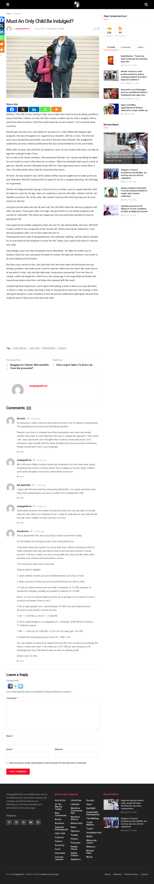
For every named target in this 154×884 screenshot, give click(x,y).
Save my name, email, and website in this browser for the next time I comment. (48, 763)
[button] (10, 686)
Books (58, 819)
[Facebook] (12, 109)
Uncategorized (93, 832)
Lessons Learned (59, 858)
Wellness (90, 846)
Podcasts (75, 843)
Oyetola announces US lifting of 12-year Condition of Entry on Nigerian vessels (134, 209)
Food (57, 849)
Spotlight (90, 808)
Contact (144, 874)
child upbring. (19, 348)
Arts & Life (60, 800)
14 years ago (35, 419)
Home (8, 14)
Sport (89, 804)
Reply (21, 452)
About (107, 874)
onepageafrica (22, 29)
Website (59, 749)
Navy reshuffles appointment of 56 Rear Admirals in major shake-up (134, 107)
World (89, 857)
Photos (74, 839)
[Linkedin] (34, 109)
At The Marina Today (58, 806)
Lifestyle (17, 14)
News (73, 827)
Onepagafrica (18, 874)
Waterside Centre (91, 841)
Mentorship (76, 823)
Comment (12, 698)
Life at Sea (76, 800)
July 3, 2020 (39, 29)
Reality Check (74, 847)
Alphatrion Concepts (50, 874)
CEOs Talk (60, 833)
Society (60, 29)
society (62, 348)
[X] (23, 109)
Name (10, 735)
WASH (89, 836)
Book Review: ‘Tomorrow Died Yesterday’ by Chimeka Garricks (134, 59)
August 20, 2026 (114, 161)
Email (10, 749)
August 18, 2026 (129, 215)
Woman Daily (90, 851)
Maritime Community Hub (76, 810)
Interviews (60, 853)
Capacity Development (61, 828)
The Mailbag (92, 818)
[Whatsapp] (45, 109)
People (74, 835)
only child (34, 348)
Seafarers (76, 859)
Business (59, 823)
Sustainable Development (93, 813)
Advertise (117, 874)
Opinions (75, 831)
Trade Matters (90, 823)
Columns (59, 837)
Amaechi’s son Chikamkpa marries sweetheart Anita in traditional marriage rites (134, 92)
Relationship (49, 348)
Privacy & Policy (131, 874)
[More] (56, 109)
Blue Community (60, 814)
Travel (89, 828)
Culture (58, 841)
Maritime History (75, 818)
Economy (59, 845)
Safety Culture (74, 854)
